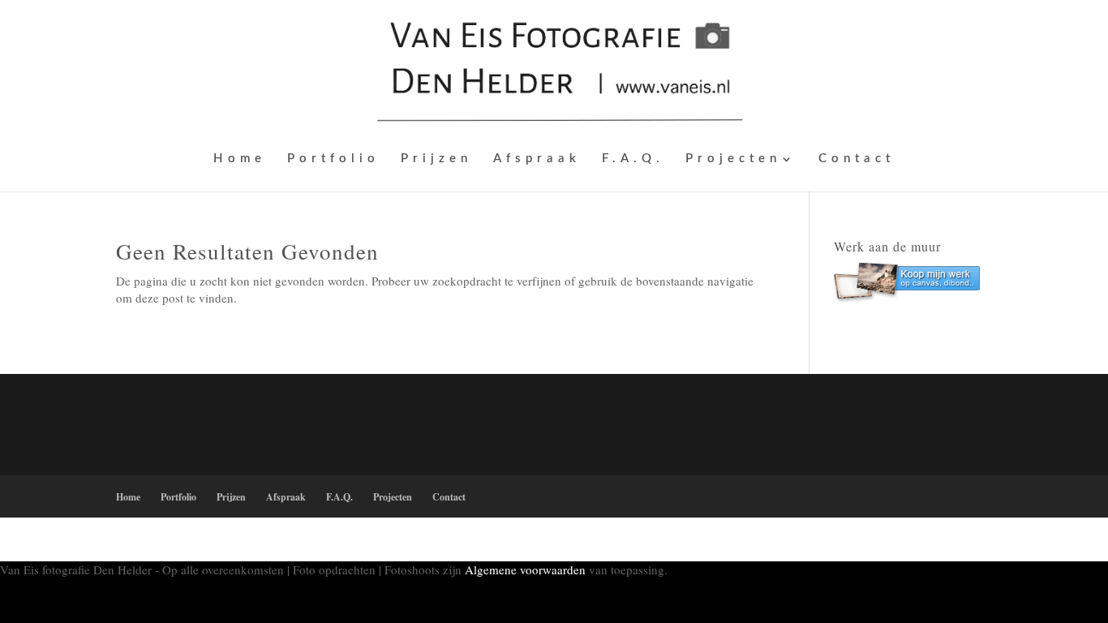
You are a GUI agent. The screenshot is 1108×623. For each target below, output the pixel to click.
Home (239, 159)
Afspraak (537, 159)
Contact (856, 159)
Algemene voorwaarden (525, 569)
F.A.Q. (633, 159)
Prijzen (436, 159)
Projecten (733, 159)
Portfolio (333, 159)
